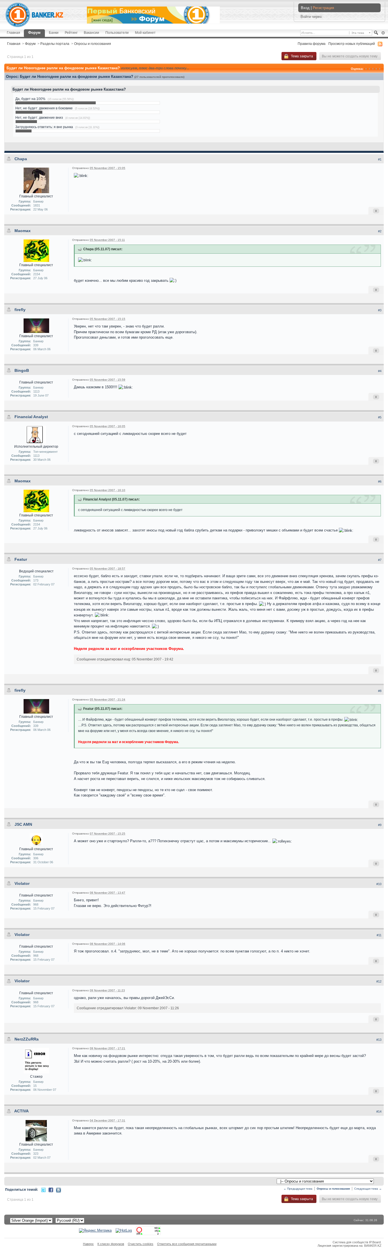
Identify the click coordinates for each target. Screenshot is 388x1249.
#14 (378, 1111)
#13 (378, 1039)
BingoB (21, 370)
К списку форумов (110, 1244)
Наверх (88, 1244)
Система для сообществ (350, 1242)
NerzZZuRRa (26, 1039)
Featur (20, 559)
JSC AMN (23, 824)
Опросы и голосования (92, 43)
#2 (379, 231)
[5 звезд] (379, 68)
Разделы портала (54, 43)
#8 (379, 691)
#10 (378, 884)
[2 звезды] (369, 68)
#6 (379, 481)
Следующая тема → (368, 1188)
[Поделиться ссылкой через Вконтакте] (58, 1190)
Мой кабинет (145, 32)
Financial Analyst (31, 416)
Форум (34, 32)
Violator (22, 883)
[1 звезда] (366, 68)
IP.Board (375, 1242)
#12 (378, 981)
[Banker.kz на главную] (34, 15)
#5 (379, 417)
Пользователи (117, 32)
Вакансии (91, 32)
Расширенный (383, 33)
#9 (379, 825)
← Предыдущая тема (297, 1188)
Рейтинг (71, 32)
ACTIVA (21, 1111)
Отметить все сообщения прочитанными (186, 1244)
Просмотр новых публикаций (351, 43)
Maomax (22, 230)
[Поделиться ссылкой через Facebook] (51, 1189)
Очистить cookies (140, 1244)
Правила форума (312, 43)
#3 (379, 310)
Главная (13, 32)
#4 (379, 371)
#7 (379, 560)
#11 (379, 935)
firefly (20, 309)
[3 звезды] (373, 68)
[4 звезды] (376, 68)
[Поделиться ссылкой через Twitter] (43, 1189)
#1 (379, 159)
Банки (54, 32)
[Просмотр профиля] (36, 180)
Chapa (20, 159)
